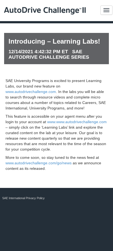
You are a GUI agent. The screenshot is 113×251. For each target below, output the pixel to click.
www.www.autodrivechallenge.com (77, 122)
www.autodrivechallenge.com (30, 91)
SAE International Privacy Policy (23, 198)
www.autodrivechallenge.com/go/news (38, 163)
